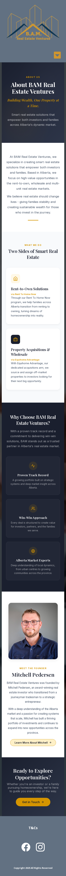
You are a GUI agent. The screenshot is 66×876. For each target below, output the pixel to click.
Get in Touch (31, 802)
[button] (57, 56)
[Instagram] (40, 847)
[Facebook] (26, 847)
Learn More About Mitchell (31, 742)
